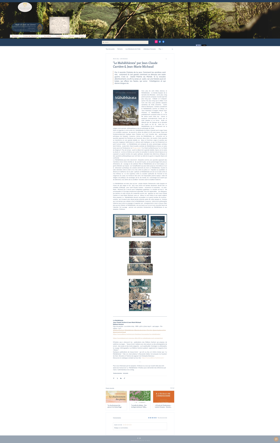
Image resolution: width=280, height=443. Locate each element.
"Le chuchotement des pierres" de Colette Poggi (114, 406)
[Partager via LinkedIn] (121, 378)
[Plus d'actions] (166, 59)
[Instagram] (156, 41)
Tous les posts (110, 49)
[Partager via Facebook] (113, 378)
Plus (160, 49)
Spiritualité (125, 373)
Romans (120, 49)
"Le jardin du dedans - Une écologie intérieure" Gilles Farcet (139, 406)
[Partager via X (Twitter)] (117, 378)
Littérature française (149, 49)
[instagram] (140, 438)
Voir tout (172, 388)
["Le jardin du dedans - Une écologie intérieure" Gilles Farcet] (140, 397)
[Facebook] (159, 41)
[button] (172, 49)
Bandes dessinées (117, 373)
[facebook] (138, 438)
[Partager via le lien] (124, 378)
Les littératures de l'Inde (132, 49)
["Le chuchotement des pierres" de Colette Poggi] (116, 397)
